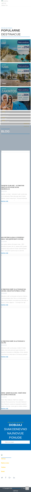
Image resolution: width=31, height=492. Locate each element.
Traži (20, 10)
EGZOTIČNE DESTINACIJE (9, 9)
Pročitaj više (4, 201)
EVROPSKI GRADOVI (16, 7)
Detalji (26, 60)
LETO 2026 (5, 7)
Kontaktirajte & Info (9, 10)
